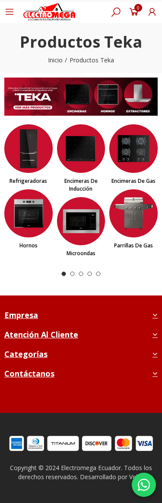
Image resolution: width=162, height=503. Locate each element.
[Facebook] (61, 398)
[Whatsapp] (102, 398)
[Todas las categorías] (9, 11)
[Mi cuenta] (152, 11)
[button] (64, 274)
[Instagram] (81, 398)
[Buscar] (115, 11)
